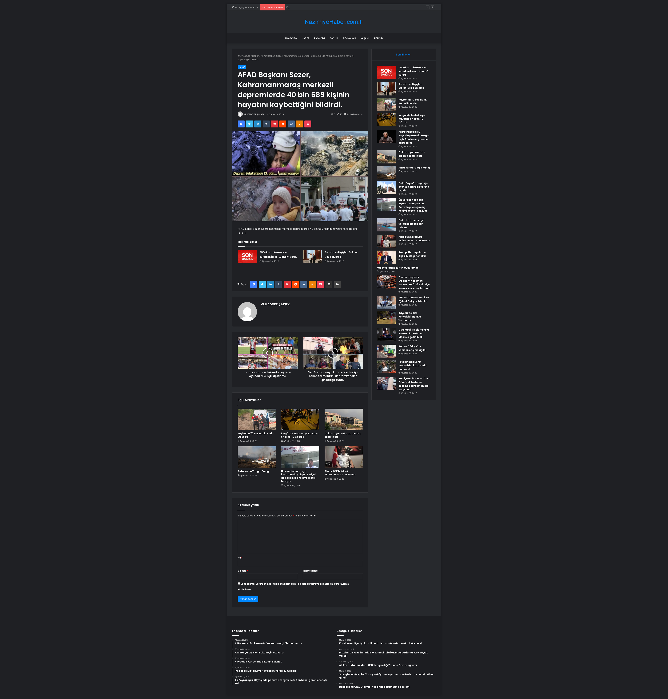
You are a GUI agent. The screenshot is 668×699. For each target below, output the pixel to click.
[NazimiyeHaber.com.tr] (334, 22)
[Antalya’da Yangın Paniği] (257, 457)
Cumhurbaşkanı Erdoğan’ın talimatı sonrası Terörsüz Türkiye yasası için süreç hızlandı (414, 282)
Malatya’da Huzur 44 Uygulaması (398, 268)
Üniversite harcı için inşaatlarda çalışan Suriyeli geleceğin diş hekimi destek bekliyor (298, 476)
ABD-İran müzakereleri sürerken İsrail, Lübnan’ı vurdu (413, 71)
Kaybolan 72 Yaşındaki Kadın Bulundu (306, 7)
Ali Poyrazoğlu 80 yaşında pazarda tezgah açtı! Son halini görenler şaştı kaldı (414, 137)
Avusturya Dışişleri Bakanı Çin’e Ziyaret (411, 86)
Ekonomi (319, 38)
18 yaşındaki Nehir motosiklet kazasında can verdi (413, 365)
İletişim (378, 38)
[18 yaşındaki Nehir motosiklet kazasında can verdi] (386, 366)
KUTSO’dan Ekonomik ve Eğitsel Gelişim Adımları (414, 299)
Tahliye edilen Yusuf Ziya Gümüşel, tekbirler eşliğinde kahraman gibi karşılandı (414, 384)
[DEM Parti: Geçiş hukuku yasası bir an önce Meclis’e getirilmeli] (386, 334)
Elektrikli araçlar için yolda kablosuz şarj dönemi (411, 223)
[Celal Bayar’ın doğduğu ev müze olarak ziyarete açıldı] (386, 187)
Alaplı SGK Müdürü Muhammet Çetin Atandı (340, 472)
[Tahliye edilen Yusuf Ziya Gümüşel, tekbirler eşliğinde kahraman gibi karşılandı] (386, 383)
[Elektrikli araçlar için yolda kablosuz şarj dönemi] (386, 224)
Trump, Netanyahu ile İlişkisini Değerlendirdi (412, 254)
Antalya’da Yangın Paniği (253, 471)
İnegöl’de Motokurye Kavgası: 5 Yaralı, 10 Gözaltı (300, 435)
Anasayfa (291, 38)
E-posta (243, 570)
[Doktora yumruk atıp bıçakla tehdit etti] (344, 419)
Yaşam (365, 38)
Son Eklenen (403, 54)
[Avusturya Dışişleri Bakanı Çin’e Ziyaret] (312, 256)
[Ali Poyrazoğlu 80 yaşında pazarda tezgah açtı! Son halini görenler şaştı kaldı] (386, 136)
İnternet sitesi (310, 570)
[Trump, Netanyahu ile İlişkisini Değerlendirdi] (386, 257)
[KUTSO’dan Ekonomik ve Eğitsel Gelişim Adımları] (386, 302)
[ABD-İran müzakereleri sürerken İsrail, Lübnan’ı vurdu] (247, 256)
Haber (305, 38)
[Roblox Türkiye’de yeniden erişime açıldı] (386, 351)
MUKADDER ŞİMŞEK (254, 114)
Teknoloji (349, 38)
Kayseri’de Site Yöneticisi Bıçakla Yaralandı (410, 316)
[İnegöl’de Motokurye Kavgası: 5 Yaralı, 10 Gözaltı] (300, 419)
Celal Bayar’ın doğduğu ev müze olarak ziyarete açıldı (414, 186)
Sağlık (334, 38)
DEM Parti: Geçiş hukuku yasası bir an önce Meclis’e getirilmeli (414, 333)
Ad (240, 557)
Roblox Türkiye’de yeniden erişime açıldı (412, 348)
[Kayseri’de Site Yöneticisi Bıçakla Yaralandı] (386, 317)
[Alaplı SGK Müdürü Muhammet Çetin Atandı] (344, 457)
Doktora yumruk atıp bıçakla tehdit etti (343, 435)
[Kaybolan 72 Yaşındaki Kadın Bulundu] (257, 419)
